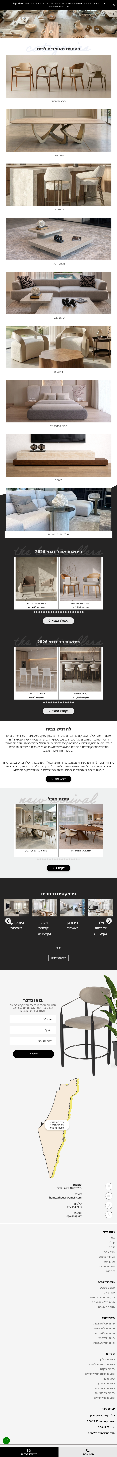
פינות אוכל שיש (106, 1338)
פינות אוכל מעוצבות (104, 1342)
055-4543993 (57, 1127)
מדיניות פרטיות (107, 1266)
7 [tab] (58, 702)
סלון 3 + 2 (109, 1292)
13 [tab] (44, 702)
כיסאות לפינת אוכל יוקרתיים (100, 1373)
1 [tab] (73, 702)
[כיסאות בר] (58, 188)
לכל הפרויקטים (58, 957)
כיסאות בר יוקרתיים (104, 1397)
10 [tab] (51, 702)
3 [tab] (68, 702)
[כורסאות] (58, 350)
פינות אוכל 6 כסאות (104, 1333)
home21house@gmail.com (65, 1197)
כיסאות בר (109, 1378)
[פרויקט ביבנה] (100, 916)
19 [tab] (39, 612)
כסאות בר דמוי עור (105, 1393)
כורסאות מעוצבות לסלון (102, 1297)
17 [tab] (44, 612)
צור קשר (110, 1271)
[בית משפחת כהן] (72, 916)
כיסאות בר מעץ (106, 1383)
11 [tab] (49, 702)
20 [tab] (37, 612)
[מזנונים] (58, 459)
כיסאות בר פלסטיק (104, 1388)
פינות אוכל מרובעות (104, 1323)
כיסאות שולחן (107, 1359)
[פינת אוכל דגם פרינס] (81, 828)
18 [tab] (41, 612)
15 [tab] (49, 612)
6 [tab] (61, 702)
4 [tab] (66, 702)
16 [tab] (46, 612)
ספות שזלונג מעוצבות (103, 1302)
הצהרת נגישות (107, 1256)
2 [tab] (70, 702)
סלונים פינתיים (107, 1287)
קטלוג (112, 1242)
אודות (112, 1247)
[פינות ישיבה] (58, 296)
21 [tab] (34, 612)
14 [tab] (51, 612)
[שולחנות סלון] (58, 242)
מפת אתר (109, 1252)
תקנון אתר (109, 1261)
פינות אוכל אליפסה (104, 1328)
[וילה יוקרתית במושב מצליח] (44, 922)
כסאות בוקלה (107, 1369)
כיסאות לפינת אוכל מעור (101, 1364)
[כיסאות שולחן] (58, 80)
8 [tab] (56, 702)
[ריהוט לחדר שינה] (58, 405)
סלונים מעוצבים (106, 1307)
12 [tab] (46, 702)
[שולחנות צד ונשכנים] (58, 513)
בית (113, 1237)
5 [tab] (63, 702)
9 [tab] (54, 702)
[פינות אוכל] (58, 134)
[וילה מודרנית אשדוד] (16, 919)
